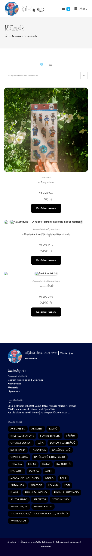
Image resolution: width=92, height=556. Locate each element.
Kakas (46, 464)
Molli (48, 471)
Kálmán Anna (34, 10)
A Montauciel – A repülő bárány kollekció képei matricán (46, 234)
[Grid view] (41, 65)
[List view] (50, 65)
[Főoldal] (6, 36)
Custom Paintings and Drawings (25, 379)
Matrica (34, 471)
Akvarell (36, 428)
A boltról (11, 542)
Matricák (32, 36)
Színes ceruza (19, 506)
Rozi (67, 485)
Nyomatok (14, 391)
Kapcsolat (46, 546)
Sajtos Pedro (18, 499)
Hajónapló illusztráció (49, 457)
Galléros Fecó (61, 450)
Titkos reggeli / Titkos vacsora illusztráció (39, 513)
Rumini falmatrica (36, 492)
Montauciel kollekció (24, 478)
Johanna (16, 464)
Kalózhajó (63, 464)
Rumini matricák (46, 286)
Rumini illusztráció (66, 492)
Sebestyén (40, 499)
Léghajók (16, 471)
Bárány (71, 435)
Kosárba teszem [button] (46, 208)
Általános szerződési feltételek (36, 542)
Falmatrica (39, 450)
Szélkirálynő (60, 499)
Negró (49, 478)
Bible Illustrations (22, 435)
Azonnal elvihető (41, 229)
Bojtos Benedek (50, 435)
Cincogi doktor (20, 442)
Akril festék (17, 428)
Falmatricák (14, 383)
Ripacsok (36, 485)
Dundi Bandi (17, 450)
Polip (63, 478)
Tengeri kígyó (43, 506)
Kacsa (32, 464)
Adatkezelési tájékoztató (68, 542)
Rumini (14, 492)
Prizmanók (17, 485)
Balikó (53, 428)
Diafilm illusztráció (63, 442)
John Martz (63, 412)
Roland (53, 485)
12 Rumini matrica (46, 183)
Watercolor (18, 520)
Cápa (41, 442)
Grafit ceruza (19, 457)
